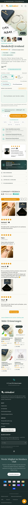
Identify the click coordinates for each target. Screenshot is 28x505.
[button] (2, 6)
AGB (2, 499)
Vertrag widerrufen (8, 430)
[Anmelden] (22, 6)
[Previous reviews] (2, 151)
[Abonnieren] (25, 442)
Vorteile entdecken (14, 474)
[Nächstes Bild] (24, 22)
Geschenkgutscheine (7, 414)
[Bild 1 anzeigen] (3, 39)
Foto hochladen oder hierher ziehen (14, 96)
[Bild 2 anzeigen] (8, 39)
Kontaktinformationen (6, 502)
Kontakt (3, 426)
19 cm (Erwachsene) (17, 84)
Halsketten (4, 405)
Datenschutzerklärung (16, 496)
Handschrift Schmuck (7, 43)
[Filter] (21, 199)
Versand (8, 499)
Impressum (15, 499)
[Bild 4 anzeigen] (19, 39)
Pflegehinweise (5, 423)
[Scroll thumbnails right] (25, 209)
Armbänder (4, 408)
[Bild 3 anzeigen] (14, 39)
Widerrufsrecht (4, 496)
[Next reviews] (26, 151)
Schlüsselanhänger (6, 411)
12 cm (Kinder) (6, 84)
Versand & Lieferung (6, 420)
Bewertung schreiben (10, 199)
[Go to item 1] (8, 209)
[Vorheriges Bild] (3, 22)
